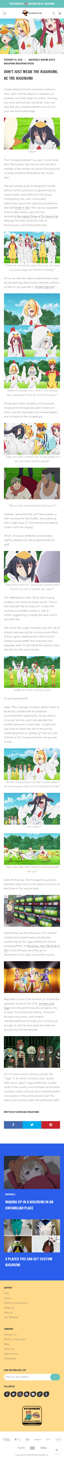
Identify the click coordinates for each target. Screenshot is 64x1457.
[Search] (53, 13)
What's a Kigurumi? (15, 1339)
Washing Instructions (16, 1303)
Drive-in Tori (22, 207)
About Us (9, 1349)
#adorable (34, 59)
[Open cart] (59, 13)
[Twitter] (13, 1394)
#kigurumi (9, 63)
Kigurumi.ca (11, 1353)
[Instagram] (20, 1394)
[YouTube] (33, 1394)
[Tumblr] (46, 1394)
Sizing (7, 1298)
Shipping (9, 1307)
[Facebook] (7, 1394)
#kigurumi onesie (25, 63)
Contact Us (10, 1334)
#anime (45, 59)
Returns (8, 1312)
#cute (52, 59)
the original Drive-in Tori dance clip (37, 216)
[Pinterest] (26, 1394)
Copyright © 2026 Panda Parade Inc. (32, 1455)
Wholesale (10, 1358)
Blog (6, 1344)
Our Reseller (11, 1317)
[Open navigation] (4, 13)
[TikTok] (39, 1394)
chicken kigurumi (44, 287)
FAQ (6, 1293)
